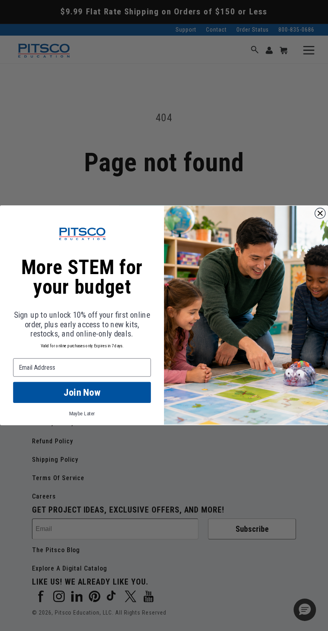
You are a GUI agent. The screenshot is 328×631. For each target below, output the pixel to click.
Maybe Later (82, 414)
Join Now (82, 393)
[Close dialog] (320, 213)
